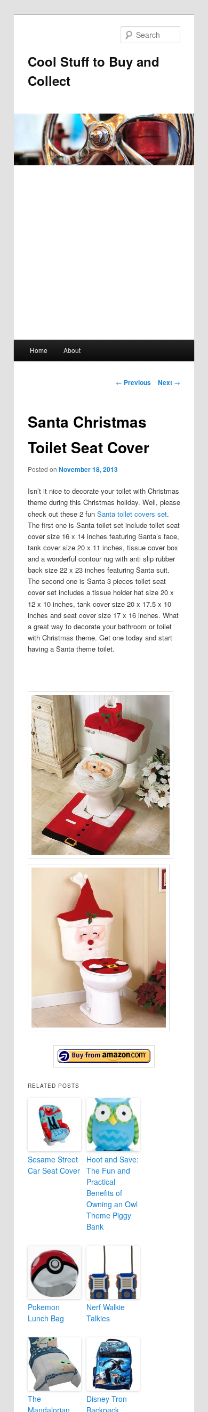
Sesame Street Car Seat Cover (54, 1165)
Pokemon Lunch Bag (46, 1312)
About (72, 350)
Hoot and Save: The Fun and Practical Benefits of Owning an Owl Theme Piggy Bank (112, 1193)
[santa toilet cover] (104, 1056)
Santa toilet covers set (132, 514)
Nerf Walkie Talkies (105, 1312)
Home (38, 350)
